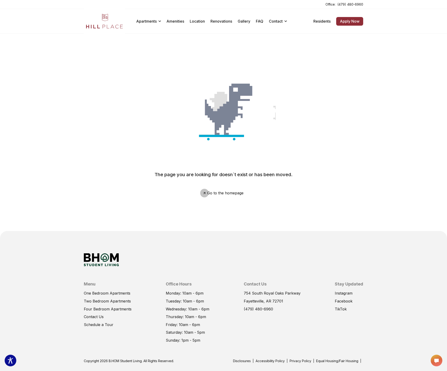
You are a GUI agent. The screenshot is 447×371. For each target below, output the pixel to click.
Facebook (343, 300)
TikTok (341, 308)
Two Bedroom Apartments (107, 301)
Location (197, 21)
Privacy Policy (300, 361)
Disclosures (242, 360)
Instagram (343, 293)
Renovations (221, 21)
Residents (322, 21)
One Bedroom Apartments (107, 293)
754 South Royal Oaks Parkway (272, 292)
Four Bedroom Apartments (108, 309)
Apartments (146, 21)
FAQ (259, 21)
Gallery (244, 21)
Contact (276, 21)
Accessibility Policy (270, 361)
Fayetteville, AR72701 (263, 300)
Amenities (175, 21)
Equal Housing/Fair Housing (337, 361)
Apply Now (347, 20)
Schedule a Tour (98, 324)
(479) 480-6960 (350, 4)
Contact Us (94, 316)
